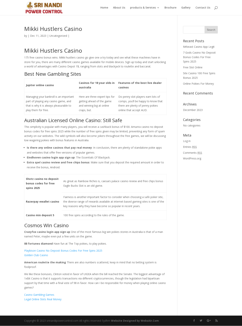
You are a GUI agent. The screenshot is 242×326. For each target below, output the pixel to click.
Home (104, 7)
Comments (192, 152)
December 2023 (193, 110)
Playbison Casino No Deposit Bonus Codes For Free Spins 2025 (63, 250)
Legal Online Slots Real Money (42, 299)
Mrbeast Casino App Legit (199, 46)
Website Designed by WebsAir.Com (135, 320)
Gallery (186, 7)
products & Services (143, 7)
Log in (187, 141)
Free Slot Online (192, 67)
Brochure (170, 7)
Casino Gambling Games (39, 294)
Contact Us (202, 7)
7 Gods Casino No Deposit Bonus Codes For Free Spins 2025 (199, 57)
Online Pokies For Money (198, 83)
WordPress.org (192, 158)
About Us (119, 7)
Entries (190, 147)
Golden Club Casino (36, 255)
